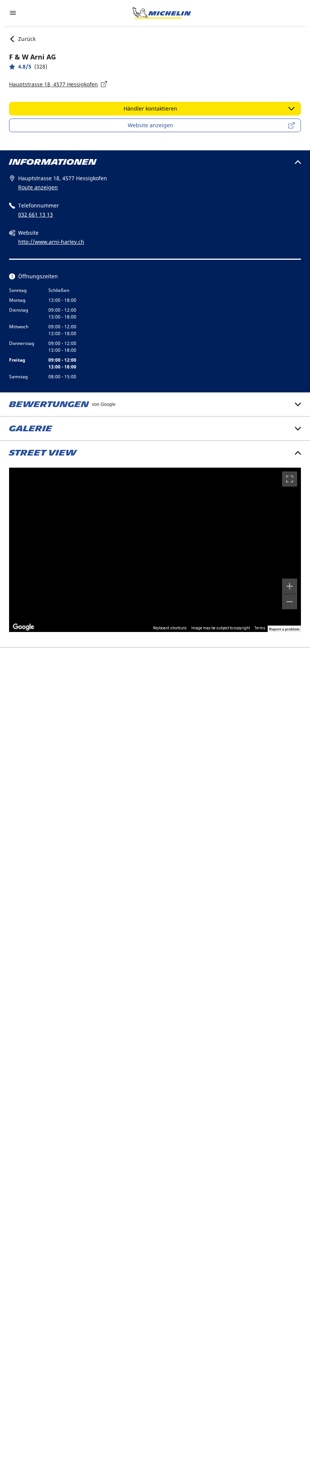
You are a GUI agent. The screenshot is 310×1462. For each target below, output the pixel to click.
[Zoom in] (289, 586)
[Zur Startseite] (162, 13)
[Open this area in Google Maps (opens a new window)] (23, 627)
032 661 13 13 (35, 214)
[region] (155, 550)
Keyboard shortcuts (170, 628)
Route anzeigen (38, 187)
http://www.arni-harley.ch (51, 241)
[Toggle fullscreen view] (289, 479)
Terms (259, 628)
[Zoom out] (289, 601)
